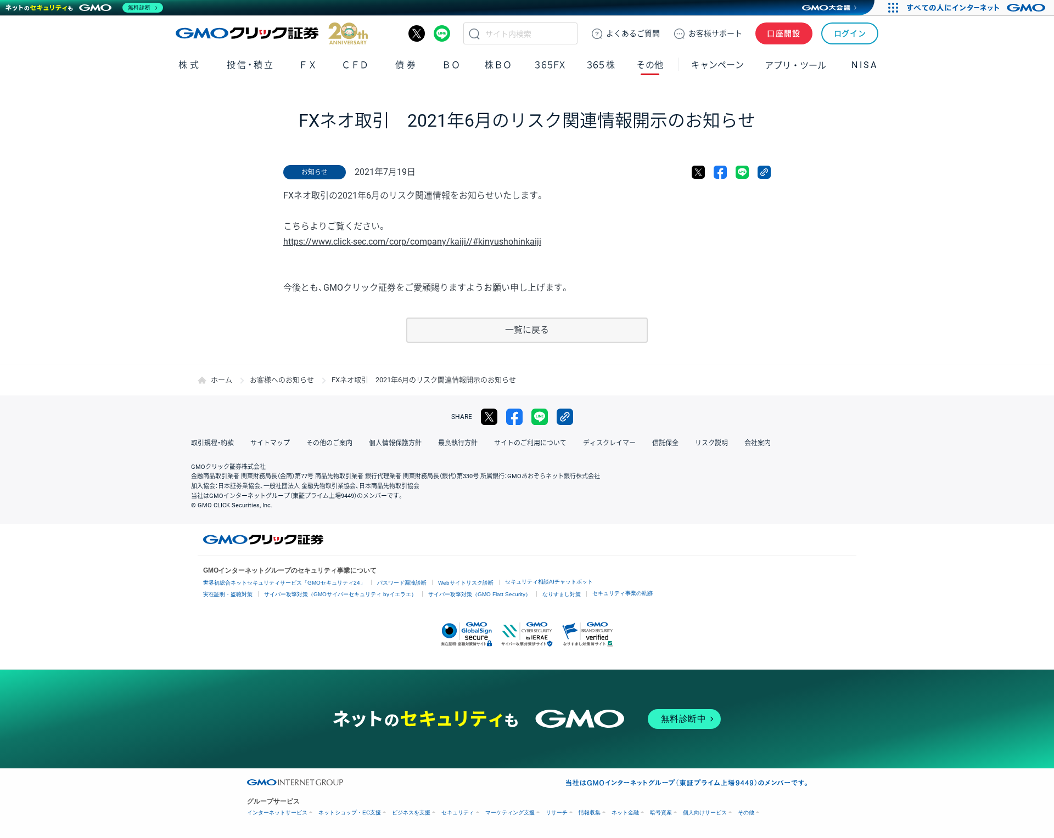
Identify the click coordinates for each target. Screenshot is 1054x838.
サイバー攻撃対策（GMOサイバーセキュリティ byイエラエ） (340, 594)
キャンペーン (717, 65)
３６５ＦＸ (550, 65)
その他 (746, 812)
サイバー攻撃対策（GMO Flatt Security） (479, 594)
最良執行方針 (458, 443)
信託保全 (665, 443)
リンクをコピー (764, 172)
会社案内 (757, 443)
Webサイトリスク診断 (466, 583)
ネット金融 (625, 812)
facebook (720, 172)
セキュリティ (457, 812)
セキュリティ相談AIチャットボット (549, 582)
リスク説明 (711, 443)
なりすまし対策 (561, 594)
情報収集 (590, 812)
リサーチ (557, 812)
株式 (189, 65)
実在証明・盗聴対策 (228, 594)
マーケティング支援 (510, 812)
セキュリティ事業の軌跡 (622, 593)
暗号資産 (661, 812)
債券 (406, 65)
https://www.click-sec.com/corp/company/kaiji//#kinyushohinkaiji (412, 241)
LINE (442, 33)
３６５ (601, 65)
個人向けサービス (705, 812)
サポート (715, 33)
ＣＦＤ (355, 65)
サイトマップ (270, 443)
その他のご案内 (329, 443)
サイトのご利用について (530, 443)
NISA (864, 65)
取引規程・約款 (212, 443)
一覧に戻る (527, 330)
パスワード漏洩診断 (402, 583)
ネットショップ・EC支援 (349, 812)
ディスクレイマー (609, 443)
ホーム (221, 380)
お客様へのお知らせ (282, 380)
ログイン (850, 33)
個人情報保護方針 (395, 443)
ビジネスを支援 (411, 812)
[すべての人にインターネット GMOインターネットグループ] (977, 7)
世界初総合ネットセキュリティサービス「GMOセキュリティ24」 (284, 583)
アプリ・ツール (795, 64)
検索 (474, 33)
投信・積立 (250, 65)
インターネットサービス (277, 812)
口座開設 (784, 33)
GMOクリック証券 (272, 33)
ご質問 (633, 33)
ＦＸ (308, 65)
